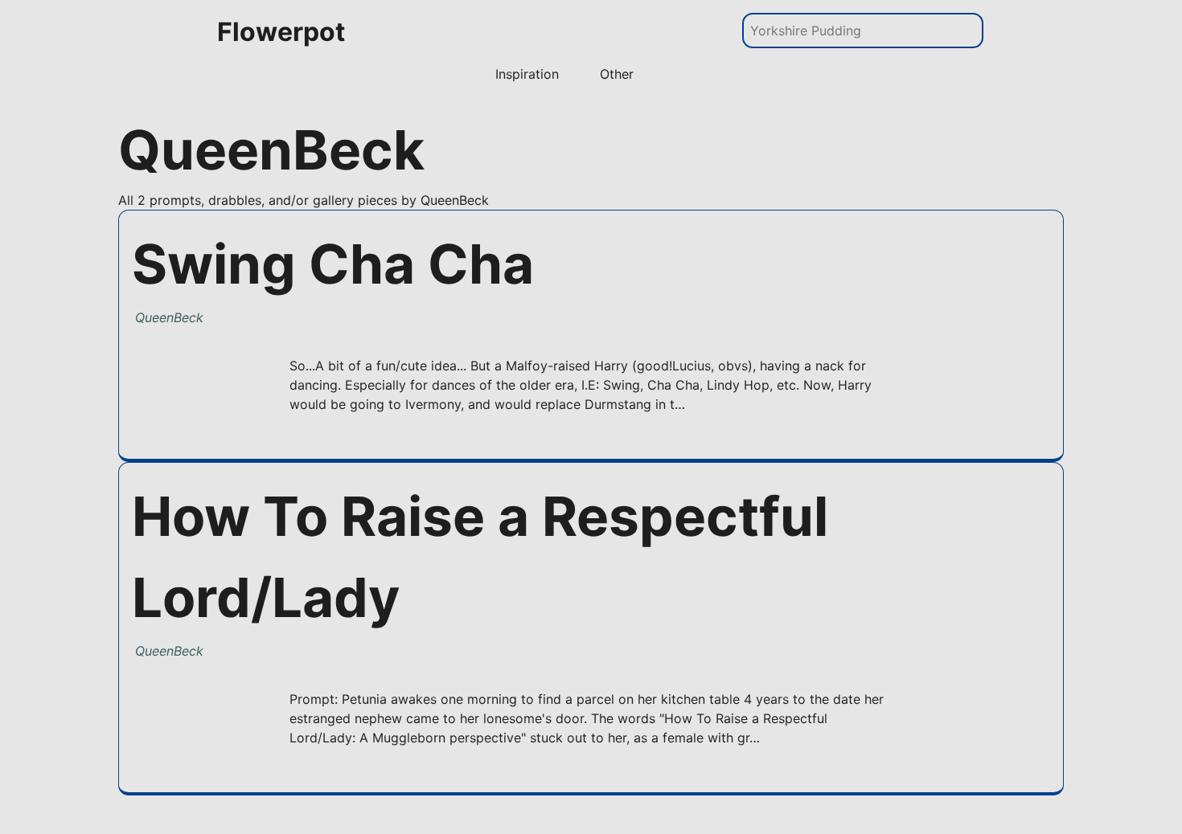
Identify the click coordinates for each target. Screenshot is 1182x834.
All (125, 200)
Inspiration (527, 74)
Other (617, 74)
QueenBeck (169, 317)
